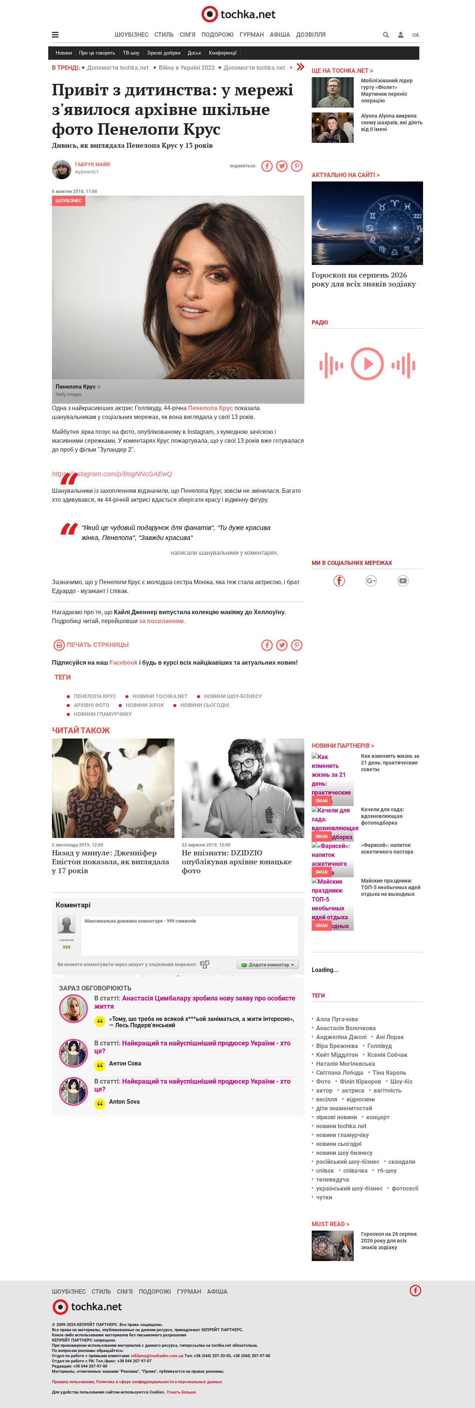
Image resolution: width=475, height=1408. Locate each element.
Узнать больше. (182, 1392)
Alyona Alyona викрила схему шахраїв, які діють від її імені (392, 122)
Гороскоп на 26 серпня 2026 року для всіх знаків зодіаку (389, 1240)
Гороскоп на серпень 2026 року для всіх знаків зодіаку (364, 279)
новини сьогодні (204, 705)
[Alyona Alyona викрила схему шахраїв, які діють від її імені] (333, 127)
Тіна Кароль (389, 1072)
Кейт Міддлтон (337, 1054)
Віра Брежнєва (337, 1046)
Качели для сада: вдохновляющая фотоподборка (382, 816)
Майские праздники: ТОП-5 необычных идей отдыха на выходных (390, 887)
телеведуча (332, 1179)
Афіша (280, 34)
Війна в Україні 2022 (187, 67)
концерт (378, 1117)
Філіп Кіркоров (360, 1081)
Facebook (123, 662)
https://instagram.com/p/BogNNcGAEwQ (112, 474)
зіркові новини (336, 1117)
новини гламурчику (103, 714)
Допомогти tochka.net (118, 67)
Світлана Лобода (339, 1072)
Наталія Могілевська (345, 1063)
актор (324, 1090)
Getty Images (69, 394)
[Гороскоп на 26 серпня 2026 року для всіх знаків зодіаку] (333, 1246)
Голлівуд (379, 1046)
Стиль (164, 34)
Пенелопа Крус (95, 696)
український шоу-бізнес (349, 1188)
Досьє (195, 53)
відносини (361, 1099)
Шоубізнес (131, 34)
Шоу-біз (401, 1081)
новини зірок (145, 705)
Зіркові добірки (163, 53)
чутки (324, 1197)
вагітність (388, 1090)
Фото (323, 1081)
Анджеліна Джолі (341, 1037)
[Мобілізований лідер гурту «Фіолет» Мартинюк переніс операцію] (333, 92)
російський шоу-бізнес (347, 1161)
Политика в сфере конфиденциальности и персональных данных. (159, 1381)
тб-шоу (387, 1170)
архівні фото (91, 705)
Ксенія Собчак (387, 1054)
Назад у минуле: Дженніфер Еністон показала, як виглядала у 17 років (110, 861)
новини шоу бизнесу (344, 1152)
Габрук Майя (92, 164)
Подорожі (218, 34)
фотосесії (405, 1188)
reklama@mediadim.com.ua (157, 1355)
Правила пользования (73, 1381)
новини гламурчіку (342, 1135)
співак (325, 1170)
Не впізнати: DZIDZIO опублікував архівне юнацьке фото (237, 861)
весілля (326, 1099)
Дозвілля (311, 34)
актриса (353, 1090)
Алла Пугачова (337, 1019)
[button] (400, 35)
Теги (319, 995)
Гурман (252, 34)
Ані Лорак (390, 1037)
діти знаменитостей (344, 1108)
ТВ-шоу (131, 53)
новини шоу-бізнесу (233, 696)
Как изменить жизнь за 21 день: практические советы (390, 762)
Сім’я (188, 34)
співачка (355, 1170)
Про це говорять (97, 53)
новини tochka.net (160, 696)
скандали (402, 1161)
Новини (64, 53)
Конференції (223, 53)
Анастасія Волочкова (346, 1028)
